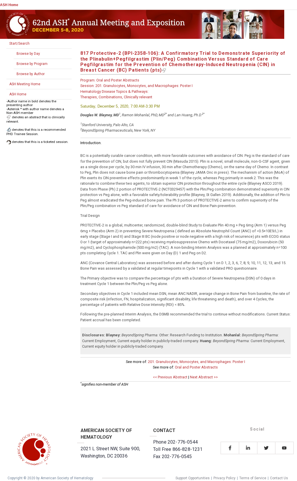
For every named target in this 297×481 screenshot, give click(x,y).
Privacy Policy (224, 478)
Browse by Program (32, 64)
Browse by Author (31, 74)
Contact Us (279, 478)
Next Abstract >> (204, 377)
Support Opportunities (192, 478)
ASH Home (9, 5)
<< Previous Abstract (170, 377)
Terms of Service (252, 478)
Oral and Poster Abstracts (196, 367)
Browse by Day (28, 54)
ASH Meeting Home (24, 84)
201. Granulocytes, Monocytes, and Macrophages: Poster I (196, 362)
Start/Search (19, 43)
